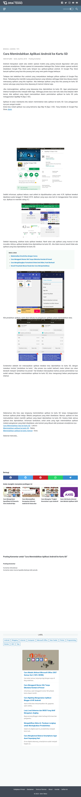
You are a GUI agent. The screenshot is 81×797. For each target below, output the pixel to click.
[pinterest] (40, 477)
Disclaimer (30, 789)
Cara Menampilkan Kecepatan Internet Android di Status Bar (29, 501)
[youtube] (73, 3)
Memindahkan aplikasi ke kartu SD (16, 428)
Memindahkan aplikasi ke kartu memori (18, 431)
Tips (18, 644)
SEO (12, 644)
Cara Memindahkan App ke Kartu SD (16, 426)
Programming (71, 640)
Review (6, 644)
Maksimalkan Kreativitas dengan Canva (24, 256)
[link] (77, 3)
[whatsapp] (55, 477)
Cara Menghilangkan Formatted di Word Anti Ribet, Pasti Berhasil (33, 263)
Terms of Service (41, 789)
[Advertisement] (40, 30)
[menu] (5, 8)
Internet (22, 640)
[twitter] (66, 3)
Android (6, 640)
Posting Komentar (35, 59)
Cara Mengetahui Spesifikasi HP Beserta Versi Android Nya (11, 501)
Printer (62, 640)
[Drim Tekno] (14, 3)
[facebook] (62, 3)
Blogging (15, 640)
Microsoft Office (42, 640)
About (51, 789)
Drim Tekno (43, 794)
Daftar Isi (64, 789)
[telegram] (70, 477)
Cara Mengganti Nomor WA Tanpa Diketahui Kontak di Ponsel (31, 259)
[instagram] (69, 3)
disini (10, 109)
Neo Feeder (53, 640)
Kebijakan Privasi (19, 789)
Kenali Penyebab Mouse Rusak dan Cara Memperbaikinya (30, 266)
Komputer (31, 640)
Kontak (57, 789)
